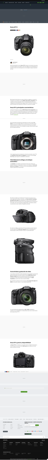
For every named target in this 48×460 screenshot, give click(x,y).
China (4, 428)
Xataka (4, 443)
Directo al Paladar (24, 443)
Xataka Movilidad (20, 425)
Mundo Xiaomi (5, 448)
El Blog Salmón (42, 443)
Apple (4, 427)
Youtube (43, 2)
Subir (43, 440)
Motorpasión (29, 443)
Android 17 (21, 419)
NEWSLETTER (27, 2)
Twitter (44, 2)
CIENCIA (16, 2)
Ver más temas (5, 431)
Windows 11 (19, 428)
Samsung (11, 427)
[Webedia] (43, 0)
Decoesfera (35, 444)
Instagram (41, 2)
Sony (19, 371)
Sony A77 (27, 371)
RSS (36, 431)
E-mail (19, 30)
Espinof (16, 444)
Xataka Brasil (4, 454)
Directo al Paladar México (24, 453)
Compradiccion (36, 445)
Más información (30, 459)
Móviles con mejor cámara (29, 419)
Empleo (11, 428)
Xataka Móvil (4, 444)
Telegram (40, 2)
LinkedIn (39, 431)
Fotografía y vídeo (15, 371)
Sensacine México (18, 453)
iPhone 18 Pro (35, 419)
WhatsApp (27, 431)
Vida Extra (10, 444)
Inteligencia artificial (20, 427)
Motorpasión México (29, 453)
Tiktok (39, 2)
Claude (24, 419)
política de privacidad (34, 426)
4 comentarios (13, 30)
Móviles (4, 425)
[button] (15, 62)
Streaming (4, 424)
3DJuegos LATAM (11, 453)
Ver (24, 391)
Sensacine (17, 443)
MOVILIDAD (19, 2)
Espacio (19, 424)
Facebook (16, 30)
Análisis (11, 424)
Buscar (43, 437)
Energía (11, 425)
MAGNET (23, 2)
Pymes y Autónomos (41, 445)
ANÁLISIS (6, 2)
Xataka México (5, 453)
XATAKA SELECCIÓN (11, 2)
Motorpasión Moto (30, 444)
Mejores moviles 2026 (11, 419)
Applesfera (4, 445)
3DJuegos (10, 443)
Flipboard (18, 30)
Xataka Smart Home (4, 447)
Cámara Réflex (23, 371)
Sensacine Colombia (17, 454)
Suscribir (37, 425)
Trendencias (35, 443)
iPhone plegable (17, 419)
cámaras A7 (16, 114)
